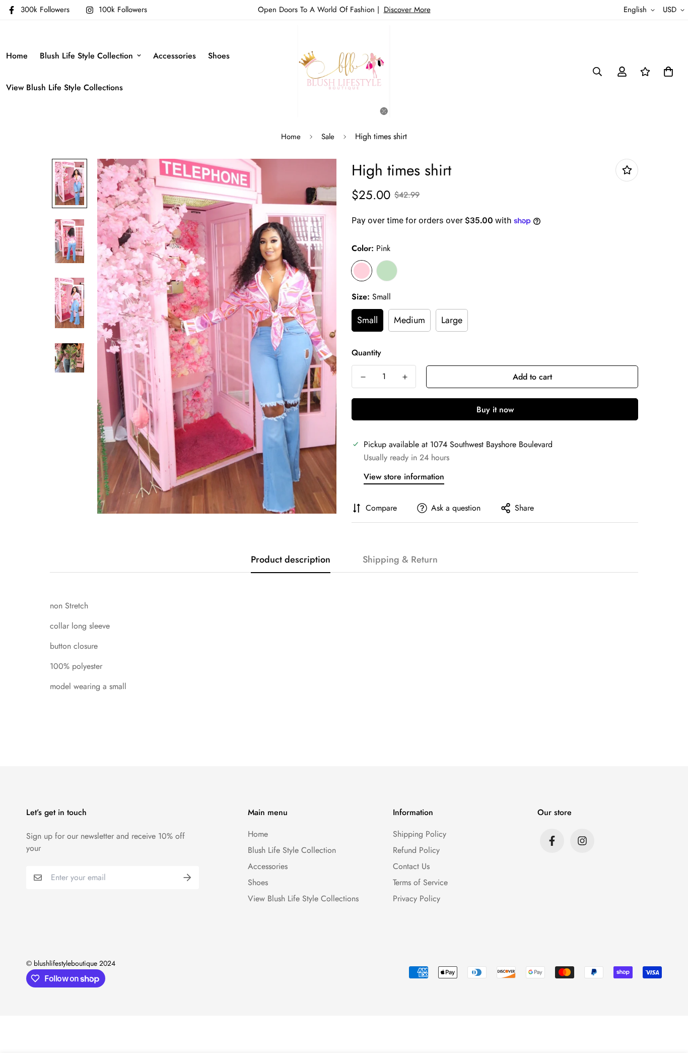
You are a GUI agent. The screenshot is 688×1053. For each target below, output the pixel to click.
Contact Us (411, 866)
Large (451, 320)
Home (17, 55)
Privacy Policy (416, 898)
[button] (666, 71)
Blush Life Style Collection (86, 55)
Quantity (366, 352)
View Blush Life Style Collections (64, 87)
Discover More (407, 9)
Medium (409, 320)
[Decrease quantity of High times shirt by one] (363, 377)
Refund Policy (416, 850)
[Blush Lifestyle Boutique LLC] (343, 71)
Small (367, 320)
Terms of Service (420, 882)
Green (387, 271)
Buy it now (495, 409)
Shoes (219, 55)
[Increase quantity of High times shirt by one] (405, 377)
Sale (327, 136)
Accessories (174, 55)
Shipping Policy (419, 834)
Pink (362, 271)
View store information (404, 476)
